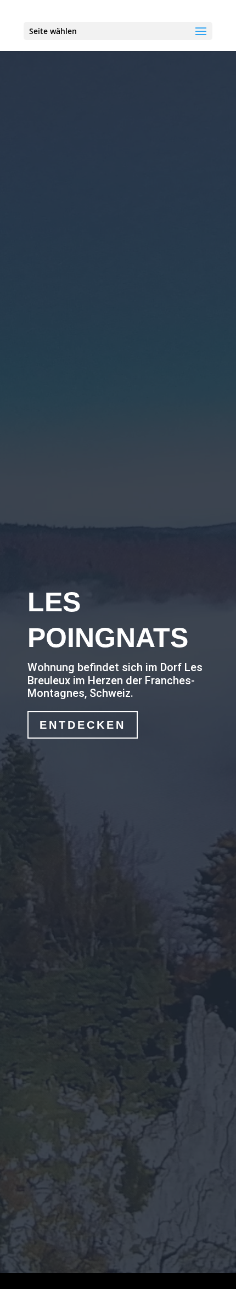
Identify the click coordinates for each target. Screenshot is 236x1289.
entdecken (83, 725)
